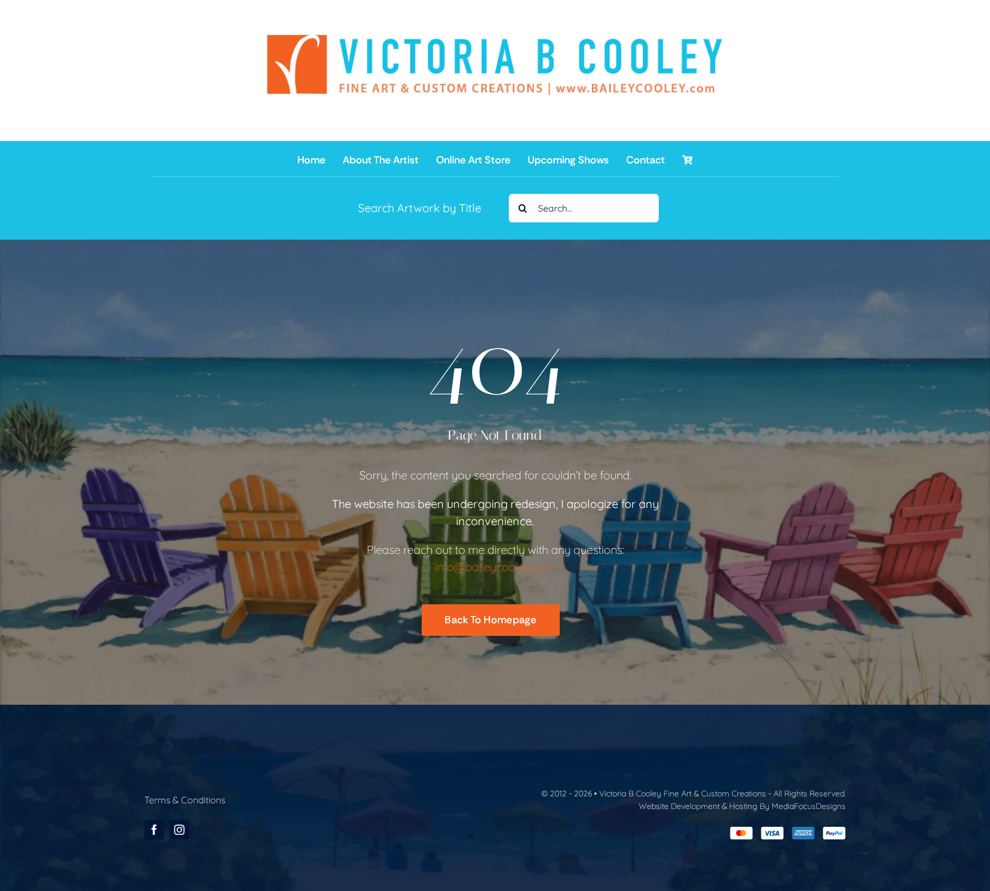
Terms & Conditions (184, 800)
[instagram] (179, 829)
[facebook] (154, 829)
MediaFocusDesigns (809, 806)
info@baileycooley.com (495, 567)
